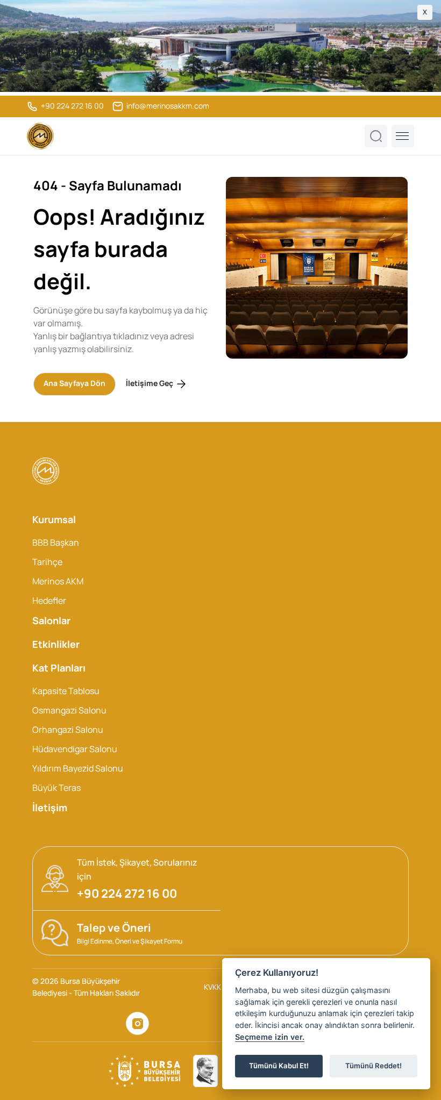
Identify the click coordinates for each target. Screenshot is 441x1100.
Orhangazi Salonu (67, 729)
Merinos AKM (57, 581)
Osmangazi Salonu (69, 710)
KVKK (212, 987)
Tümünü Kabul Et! (279, 1065)
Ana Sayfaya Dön (74, 383)
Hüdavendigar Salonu (74, 749)
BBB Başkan (55, 542)
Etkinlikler (56, 644)
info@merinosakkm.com (167, 106)
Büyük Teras (56, 788)
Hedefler (49, 600)
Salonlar (51, 620)
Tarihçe (47, 562)
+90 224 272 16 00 (71, 106)
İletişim (49, 807)
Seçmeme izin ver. (269, 1036)
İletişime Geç (150, 383)
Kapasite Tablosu (65, 691)
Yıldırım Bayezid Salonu (77, 768)
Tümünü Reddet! (373, 1065)
